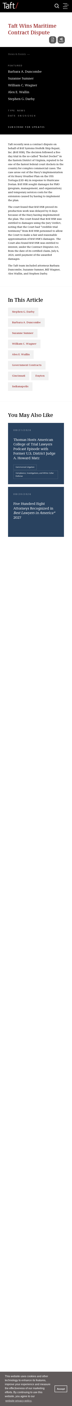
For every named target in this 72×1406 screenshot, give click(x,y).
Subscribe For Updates (26, 127)
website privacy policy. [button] (18, 1400)
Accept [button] (61, 1389)
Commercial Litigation (25, 467)
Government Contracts (27, 365)
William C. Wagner (22, 85)
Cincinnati (18, 376)
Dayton (40, 376)
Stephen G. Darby (21, 99)
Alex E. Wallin (18, 92)
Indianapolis (20, 386)
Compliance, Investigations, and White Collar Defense (35, 474)
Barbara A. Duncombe (25, 71)
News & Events (17, 54)
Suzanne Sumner (21, 78)
